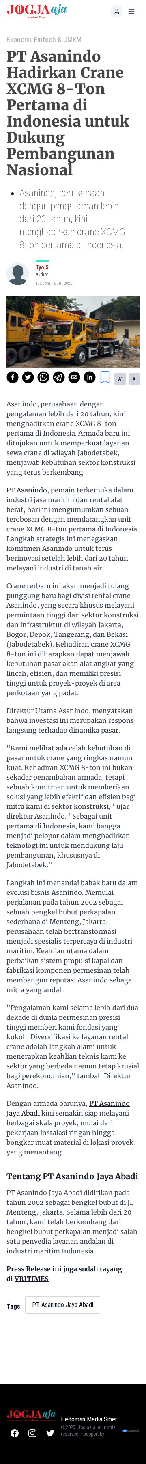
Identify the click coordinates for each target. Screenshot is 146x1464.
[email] (74, 377)
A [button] (120, 378)
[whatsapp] (43, 377)
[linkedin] (90, 377)
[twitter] (28, 377)
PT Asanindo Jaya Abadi (62, 1305)
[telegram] (59, 377)
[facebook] (12, 377)
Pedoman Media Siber (89, 1419)
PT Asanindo (26, 490)
